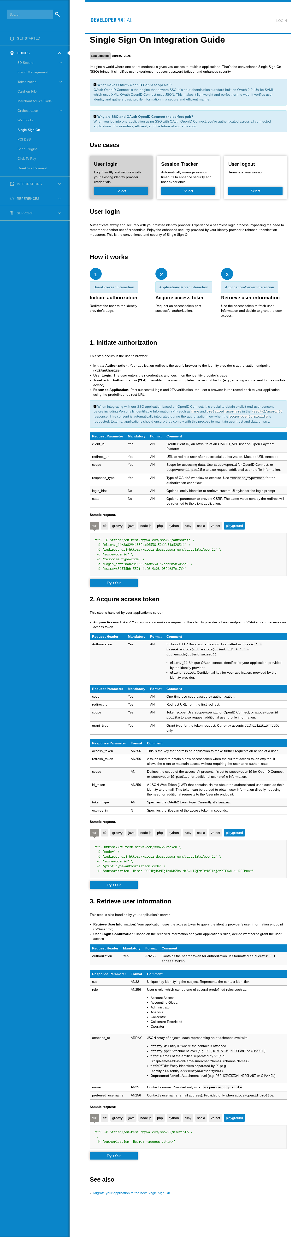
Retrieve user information (250, 297)
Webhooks (26, 120)
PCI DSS (24, 139)
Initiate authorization (113, 297)
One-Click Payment (32, 168)
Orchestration (28, 110)
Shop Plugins (27, 149)
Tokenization (27, 82)
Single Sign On (29, 130)
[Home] (109, 17)
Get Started (28, 38)
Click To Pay (27, 158)
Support (25, 213)
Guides (23, 53)
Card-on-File (27, 91)
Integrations (29, 184)
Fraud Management (33, 72)
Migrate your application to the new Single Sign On (131, 1193)
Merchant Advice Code (35, 101)
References (28, 198)
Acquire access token (180, 297)
